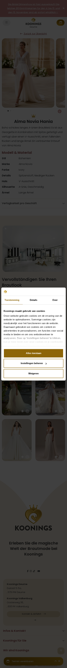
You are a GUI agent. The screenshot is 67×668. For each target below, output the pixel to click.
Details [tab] (33, 300)
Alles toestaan (33, 353)
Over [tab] (55, 300)
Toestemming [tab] (12, 300)
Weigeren (33, 373)
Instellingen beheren (32, 363)
